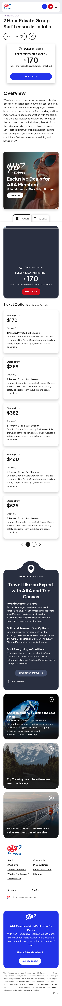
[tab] (22, 218)
